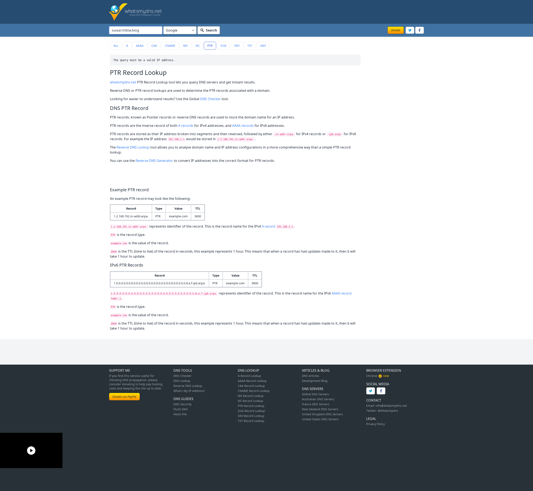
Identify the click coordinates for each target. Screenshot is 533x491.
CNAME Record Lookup (254, 391)
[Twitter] (410, 30)
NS (197, 46)
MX (185, 46)
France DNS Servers (315, 404)
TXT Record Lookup (251, 421)
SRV (236, 46)
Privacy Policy (375, 424)
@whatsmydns (388, 411)
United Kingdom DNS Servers (322, 414)
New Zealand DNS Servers (320, 409)
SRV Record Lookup (251, 416)
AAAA (139, 46)
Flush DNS (180, 409)
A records (185, 125)
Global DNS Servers (315, 394)
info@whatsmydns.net (391, 406)
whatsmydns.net (123, 82)
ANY (263, 46)
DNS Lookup (181, 381)
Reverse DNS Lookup (133, 147)
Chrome (371, 376)
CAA (154, 46)
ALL (115, 46)
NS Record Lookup (250, 401)
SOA (223, 46)
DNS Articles (310, 376)
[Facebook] (419, 30)
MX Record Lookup (251, 396)
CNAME (170, 46)
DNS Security (182, 404)
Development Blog (315, 381)
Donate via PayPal (124, 397)
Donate (395, 30)
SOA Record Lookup (251, 411)
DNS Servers (312, 389)
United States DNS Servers (320, 419)
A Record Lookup (249, 376)
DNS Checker (210, 99)
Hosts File (180, 414)
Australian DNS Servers (318, 399)
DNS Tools (182, 370)
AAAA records (243, 125)
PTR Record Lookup (251, 406)
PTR (210, 46)
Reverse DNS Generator (154, 160)
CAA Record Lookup (251, 386)
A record (268, 226)
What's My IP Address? (189, 391)
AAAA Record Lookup (252, 381)
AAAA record (341, 293)
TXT (249, 46)
